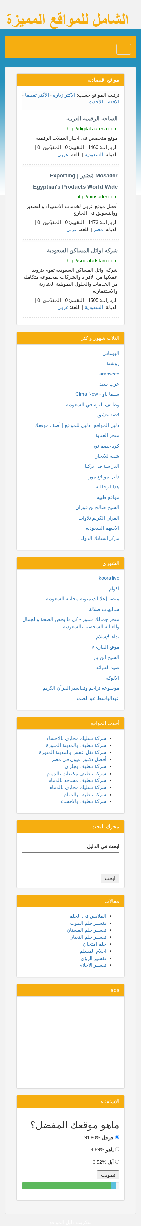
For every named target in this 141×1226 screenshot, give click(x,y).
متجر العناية (107, 435)
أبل (111, 1162)
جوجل (108, 1137)
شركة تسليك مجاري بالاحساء (76, 738)
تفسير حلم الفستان (86, 930)
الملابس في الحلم (88, 916)
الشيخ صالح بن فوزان (97, 507)
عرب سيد (109, 384)
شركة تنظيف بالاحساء (83, 801)
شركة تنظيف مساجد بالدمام (77, 780)
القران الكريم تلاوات (98, 518)
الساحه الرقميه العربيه (92, 119)
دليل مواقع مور (104, 476)
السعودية (94, 154)
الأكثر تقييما (37, 95)
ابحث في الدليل (103, 846)
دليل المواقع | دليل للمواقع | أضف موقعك (76, 425)
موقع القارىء (105, 647)
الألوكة (112, 678)
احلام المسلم (93, 951)
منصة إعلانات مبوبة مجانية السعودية (82, 598)
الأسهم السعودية (102, 528)
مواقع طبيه (108, 497)
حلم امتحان (94, 944)
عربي (63, 154)
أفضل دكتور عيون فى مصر (78, 759)
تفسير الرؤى (93, 958)
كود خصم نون (105, 445)
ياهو (110, 1149)
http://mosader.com (97, 196)
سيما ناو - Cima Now (97, 394)
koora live (109, 578)
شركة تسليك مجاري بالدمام (77, 787)
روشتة (112, 363)
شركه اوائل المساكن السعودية (82, 250)
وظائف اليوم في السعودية (92, 404)
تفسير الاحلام (92, 965)
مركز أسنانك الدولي (98, 538)
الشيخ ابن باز (106, 657)
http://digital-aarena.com (92, 128)
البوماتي (110, 353)
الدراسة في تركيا (102, 466)
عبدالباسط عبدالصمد (97, 698)
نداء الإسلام (107, 636)
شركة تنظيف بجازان (85, 766)
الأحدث (96, 101)
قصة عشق (108, 414)
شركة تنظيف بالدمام (85, 794)
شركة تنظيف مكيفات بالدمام (76, 773)
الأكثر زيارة (64, 95)
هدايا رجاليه (107, 486)
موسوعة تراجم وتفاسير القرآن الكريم (81, 688)
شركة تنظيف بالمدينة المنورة (76, 745)
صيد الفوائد (107, 667)
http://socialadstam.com (92, 260)
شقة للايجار (107, 456)
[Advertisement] (70, 1042)
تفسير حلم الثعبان (88, 937)
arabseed (109, 373)
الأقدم (113, 101)
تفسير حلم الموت (88, 923)
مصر (98, 229)
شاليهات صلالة (104, 609)
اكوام (114, 588)
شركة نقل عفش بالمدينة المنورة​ (72, 752)
